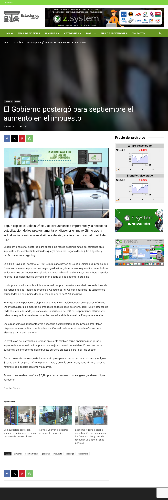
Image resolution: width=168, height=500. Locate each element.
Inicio (9, 33)
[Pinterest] (22, 138)
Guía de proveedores (114, 33)
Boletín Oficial (31, 453)
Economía (16, 42)
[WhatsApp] (29, 138)
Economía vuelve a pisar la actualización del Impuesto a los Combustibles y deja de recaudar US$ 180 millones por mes (90, 436)
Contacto (138, 33)
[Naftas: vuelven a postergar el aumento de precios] (55, 415)
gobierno (46, 453)
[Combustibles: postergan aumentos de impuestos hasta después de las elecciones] (20, 415)
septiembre (83, 453)
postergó (70, 453)
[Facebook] (7, 138)
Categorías (71, 33)
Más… (89, 33)
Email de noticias (29, 33)
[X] (14, 138)
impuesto (57, 453)
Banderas (50, 33)
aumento (18, 453)
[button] (160, 33)
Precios (17, 102)
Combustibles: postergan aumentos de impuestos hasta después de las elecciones (20, 433)
